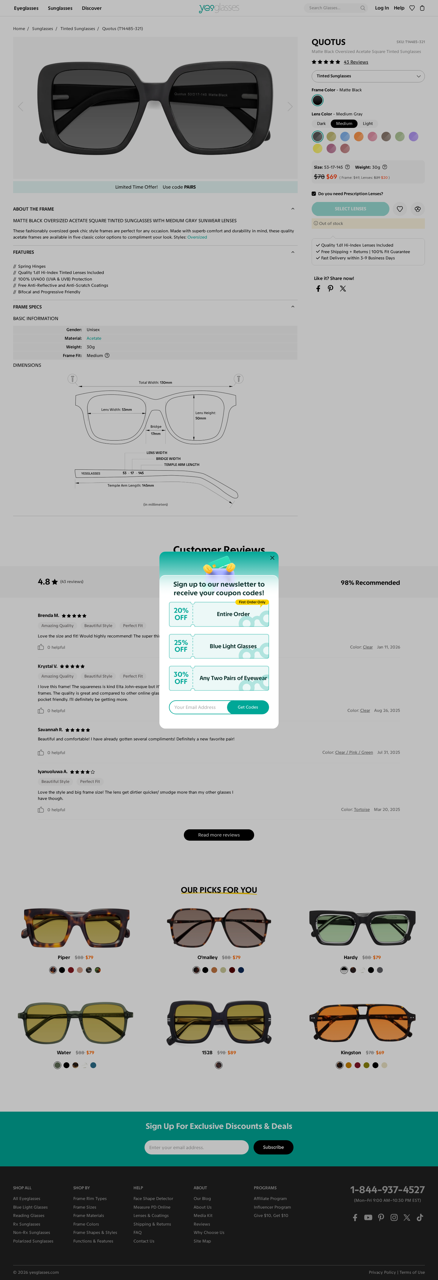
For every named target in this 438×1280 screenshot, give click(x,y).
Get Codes (248, 707)
